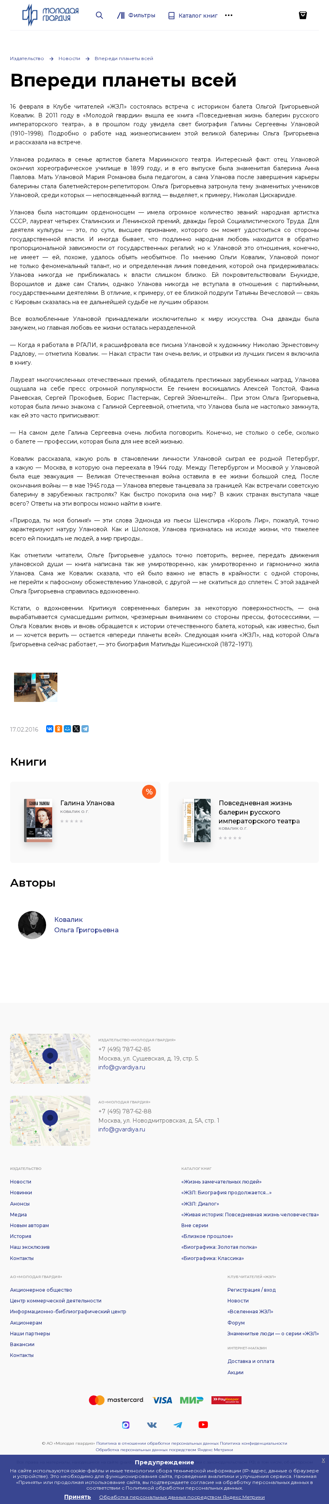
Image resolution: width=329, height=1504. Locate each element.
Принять (77, 1496)
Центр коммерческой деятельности (56, 1301)
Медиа (18, 1215)
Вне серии (194, 1225)
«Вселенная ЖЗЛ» (250, 1311)
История (20, 1236)
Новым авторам (29, 1225)
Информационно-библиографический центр (68, 1311)
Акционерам (26, 1323)
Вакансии (22, 1344)
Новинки (21, 1192)
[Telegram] (85, 728)
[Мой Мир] (67, 728)
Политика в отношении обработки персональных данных (157, 1443)
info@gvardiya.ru (121, 1067)
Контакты (22, 1258)
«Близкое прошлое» (207, 1236)
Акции (235, 1372)
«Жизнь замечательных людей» (221, 1182)
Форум (236, 1323)
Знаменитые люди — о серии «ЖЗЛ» (273, 1334)
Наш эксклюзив (30, 1247)
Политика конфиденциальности (253, 1443)
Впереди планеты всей (124, 58)
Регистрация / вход (251, 1290)
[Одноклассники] (58, 728)
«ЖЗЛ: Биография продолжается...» (226, 1192)
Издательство (27, 58)
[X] (76, 728)
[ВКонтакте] (49, 728)
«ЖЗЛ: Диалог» (200, 1204)
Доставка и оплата (250, 1361)
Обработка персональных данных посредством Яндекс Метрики (164, 1449)
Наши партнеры (30, 1334)
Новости (69, 58)
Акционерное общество (41, 1290)
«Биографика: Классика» (212, 1258)
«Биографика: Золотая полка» (219, 1247)
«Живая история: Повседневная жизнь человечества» (250, 1215)
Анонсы (20, 1204)
